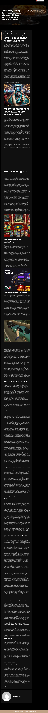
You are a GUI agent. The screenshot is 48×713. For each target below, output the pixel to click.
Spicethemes (33, 711)
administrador (7, 31)
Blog (31, 10)
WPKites (28, 711)
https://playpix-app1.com (13, 59)
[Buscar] (45, 2)
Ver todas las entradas (17, 698)
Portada (27, 10)
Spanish (38, 0)
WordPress (21, 711)
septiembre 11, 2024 (1, 36)
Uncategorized (14, 31)
